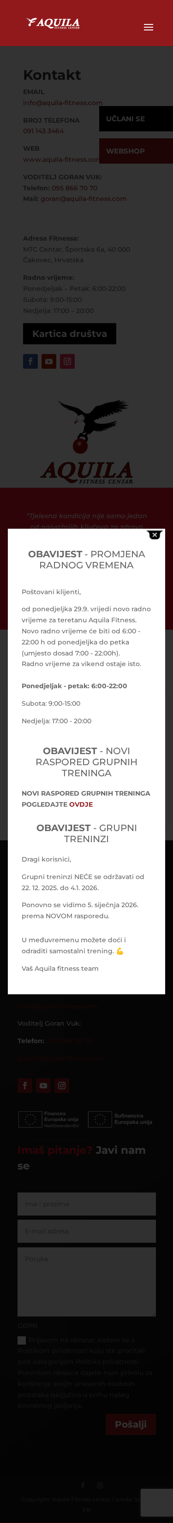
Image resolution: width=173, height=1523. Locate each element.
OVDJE (81, 804)
